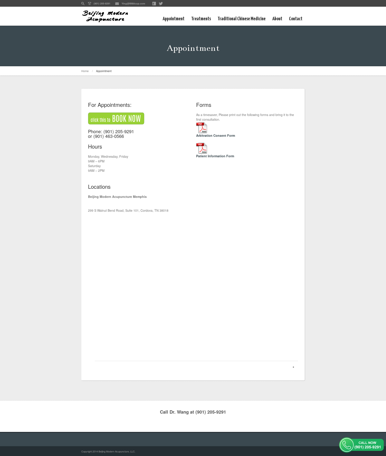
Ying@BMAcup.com (133, 3)
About (277, 19)
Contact (295, 19)
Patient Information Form (215, 156)
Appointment (174, 19)
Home (85, 71)
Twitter (161, 3)
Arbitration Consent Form (215, 135)
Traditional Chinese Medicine (242, 19)
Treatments (201, 19)
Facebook (154, 3)
